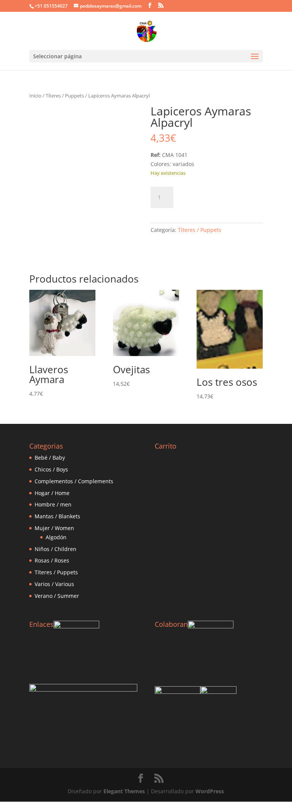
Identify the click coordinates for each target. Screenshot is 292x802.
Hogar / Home (52, 493)
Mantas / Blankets (57, 516)
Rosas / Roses (52, 560)
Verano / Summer (57, 595)
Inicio (35, 95)
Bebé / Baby (50, 457)
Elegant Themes (124, 791)
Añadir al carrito (217, 196)
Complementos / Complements (74, 481)
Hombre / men (53, 504)
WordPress (209, 791)
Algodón (56, 537)
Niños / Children (55, 549)
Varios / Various (54, 584)
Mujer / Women (54, 528)
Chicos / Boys (51, 469)
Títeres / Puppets (65, 95)
